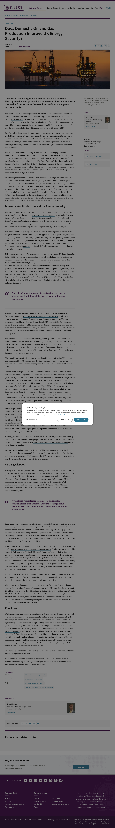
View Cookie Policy (60, 415)
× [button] (90, 405)
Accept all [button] (81, 420)
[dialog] (57, 414)
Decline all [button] (65, 420)
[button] (32, 420)
